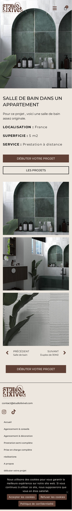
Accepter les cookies (22, 496)
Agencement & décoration (18, 436)
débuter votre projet (15, 470)
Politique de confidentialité (37, 503)
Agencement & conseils (16, 429)
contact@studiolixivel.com (17, 403)
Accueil (7, 422)
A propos (9, 463)
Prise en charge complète (18, 449)
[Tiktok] (13, 412)
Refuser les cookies (53, 496)
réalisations (10, 456)
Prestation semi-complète (18, 443)
